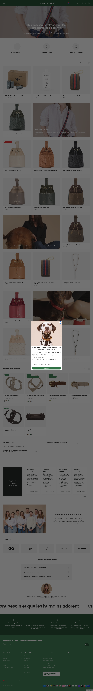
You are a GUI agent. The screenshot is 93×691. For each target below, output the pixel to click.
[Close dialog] (60, 322)
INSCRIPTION (46, 368)
